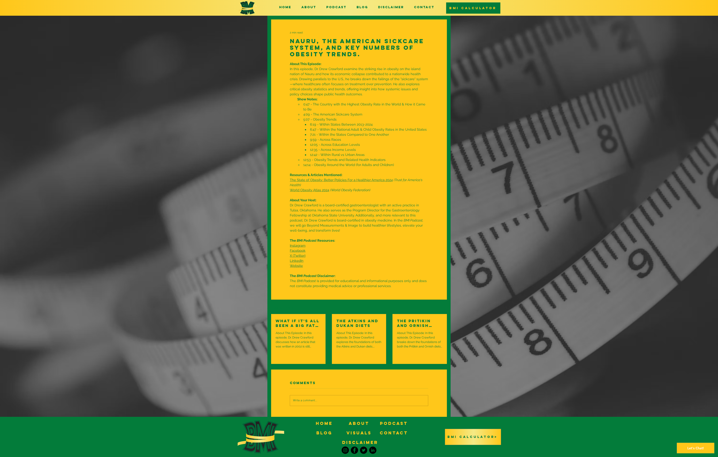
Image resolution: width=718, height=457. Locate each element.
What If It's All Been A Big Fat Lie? (298, 323)
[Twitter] (363, 450)
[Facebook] (354, 450)
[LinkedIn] (372, 450)
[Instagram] (345, 450)
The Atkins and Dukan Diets (357, 323)
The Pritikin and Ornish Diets (414, 323)
